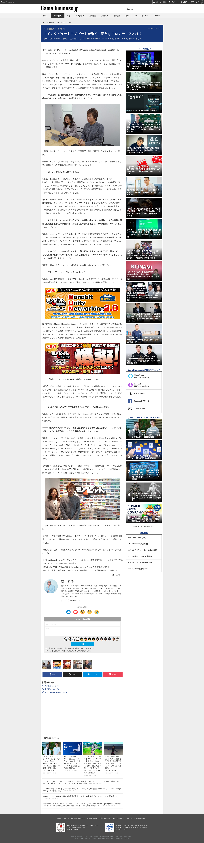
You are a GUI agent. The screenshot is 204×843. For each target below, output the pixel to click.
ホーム (45, 16)
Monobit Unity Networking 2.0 (56, 692)
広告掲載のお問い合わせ (78, 818)
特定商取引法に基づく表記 (107, 818)
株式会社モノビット (52, 686)
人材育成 (105, 16)
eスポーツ (157, 16)
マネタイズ (80, 16)
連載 (127, 16)
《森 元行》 (116, 575)
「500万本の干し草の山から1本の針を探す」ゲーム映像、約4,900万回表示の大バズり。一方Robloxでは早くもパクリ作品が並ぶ (82, 790)
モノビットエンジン (52, 689)
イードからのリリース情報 (132, 818)
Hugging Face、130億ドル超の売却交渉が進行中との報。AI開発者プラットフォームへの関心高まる (80, 797)
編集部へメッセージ (63, 818)
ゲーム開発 (57, 16)
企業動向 (92, 16)
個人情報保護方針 (92, 818)
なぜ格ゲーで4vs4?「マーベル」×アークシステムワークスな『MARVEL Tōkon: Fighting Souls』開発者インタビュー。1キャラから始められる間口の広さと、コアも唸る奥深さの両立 (82, 805)
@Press (142, 818)
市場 (68, 16)
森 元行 (67, 581)
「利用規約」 (70, 651)
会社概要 (119, 818)
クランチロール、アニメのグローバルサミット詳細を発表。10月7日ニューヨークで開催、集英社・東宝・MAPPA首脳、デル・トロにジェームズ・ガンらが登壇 (81, 782)
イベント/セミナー (141, 16)
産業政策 (117, 16)
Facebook (73, 600)
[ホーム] (43, 22)
